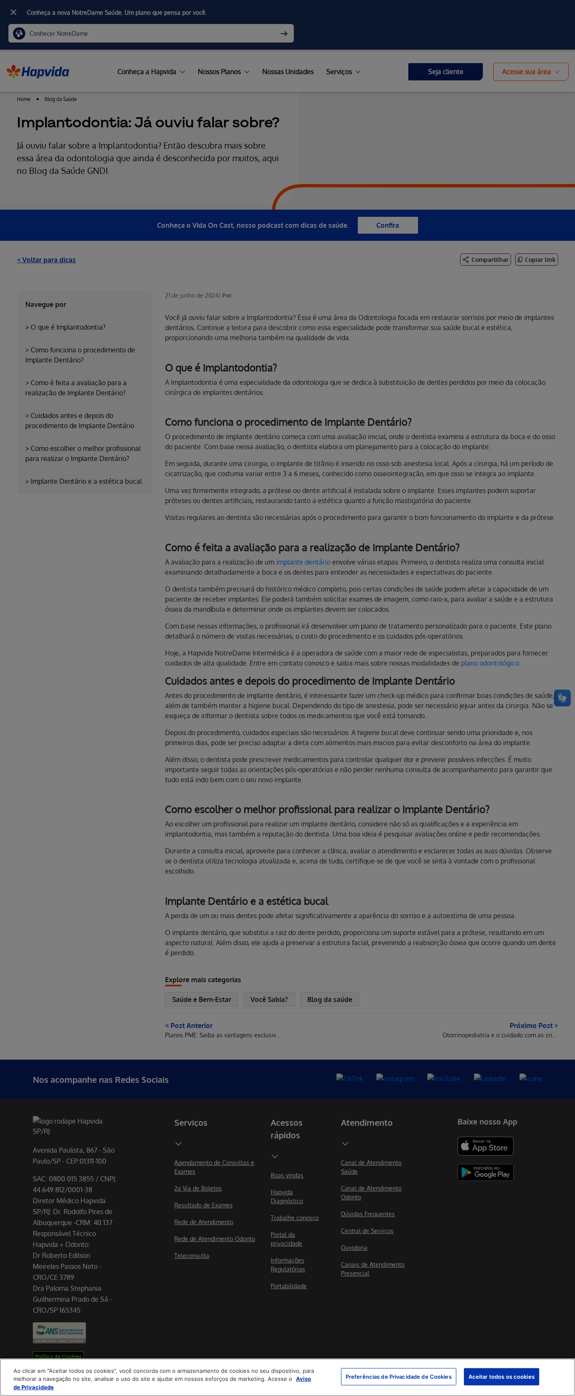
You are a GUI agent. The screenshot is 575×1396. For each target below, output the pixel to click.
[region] (287, 1377)
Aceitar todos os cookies (502, 1376)
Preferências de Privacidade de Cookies (399, 1376)
